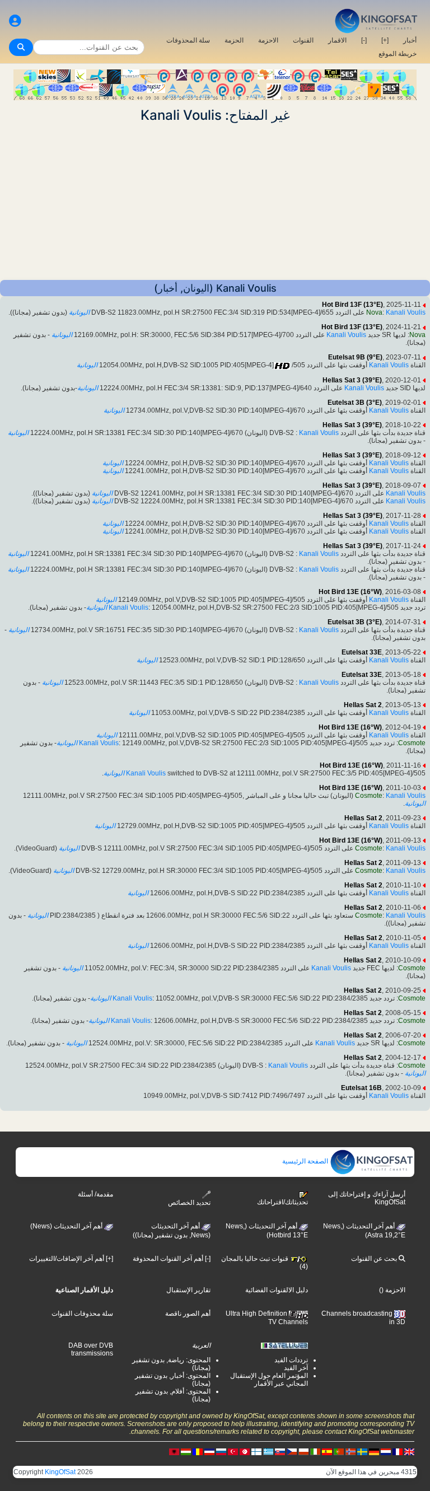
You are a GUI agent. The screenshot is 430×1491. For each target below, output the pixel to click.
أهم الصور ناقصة (188, 1313)
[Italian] (315, 1451)
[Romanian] (198, 1451)
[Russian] (221, 1451)
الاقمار (337, 40)
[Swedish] (362, 1451)
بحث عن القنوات (375, 1259)
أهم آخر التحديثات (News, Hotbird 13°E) (267, 1230)
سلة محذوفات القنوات (82, 1313)
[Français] (397, 1451)
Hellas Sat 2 (363, 705)
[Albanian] (174, 1451)
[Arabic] (245, 1451)
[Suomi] (256, 1451)
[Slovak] (280, 1451)
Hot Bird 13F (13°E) (352, 305)
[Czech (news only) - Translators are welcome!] (292, 1451)
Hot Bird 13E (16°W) (350, 592)
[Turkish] (233, 1451)
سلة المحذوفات (188, 40)
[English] (409, 1451)
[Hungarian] (186, 1451)
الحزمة (234, 40)
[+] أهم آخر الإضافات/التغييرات (71, 1259)
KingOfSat (60, 1472)
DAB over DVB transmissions (90, 1349)
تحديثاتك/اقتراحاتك (282, 1202)
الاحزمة (268, 40)
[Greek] (268, 1451)
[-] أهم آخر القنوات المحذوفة (172, 1259)
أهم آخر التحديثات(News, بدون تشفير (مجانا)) (172, 1230)
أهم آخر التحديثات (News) (67, 1226)
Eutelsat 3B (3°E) (355, 402)
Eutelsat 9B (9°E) (355, 357)
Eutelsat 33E (362, 652)
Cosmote (412, 743)
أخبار (410, 40)
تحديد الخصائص (189, 1203)
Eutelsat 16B (361, 1088)
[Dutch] (386, 1451)
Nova (374, 312)
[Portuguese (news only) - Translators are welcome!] (339, 1451)
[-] (364, 40)
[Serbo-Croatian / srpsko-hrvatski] (209, 1451)
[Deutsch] (374, 1451)
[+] (385, 40)
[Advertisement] (215, 201)
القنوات (303, 40)
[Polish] (303, 1451)
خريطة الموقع (397, 54)
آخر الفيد (296, 1368)
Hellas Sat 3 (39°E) (352, 380)
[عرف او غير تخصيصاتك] (15, 21)
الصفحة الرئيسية (306, 1161)
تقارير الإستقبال (188, 1290)
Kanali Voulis (406, 312)
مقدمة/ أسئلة (95, 1194)
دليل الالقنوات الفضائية (276, 1290)
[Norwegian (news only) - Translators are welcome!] (350, 1451)
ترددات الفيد (291, 1360)
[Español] (327, 1451)
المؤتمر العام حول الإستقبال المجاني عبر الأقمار (269, 1379)
